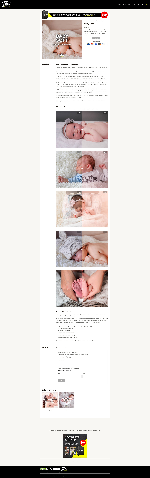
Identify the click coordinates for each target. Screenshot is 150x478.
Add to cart (95, 38)
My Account (140, 4)
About (129, 4)
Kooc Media (54, 472)
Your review (61, 360)
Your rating (61, 357)
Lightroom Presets (91, 20)
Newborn (98, 20)
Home (119, 4)
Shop (124, 4)
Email (83, 373)
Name (59, 373)
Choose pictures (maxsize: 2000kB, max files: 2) (68, 368)
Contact (134, 4)
